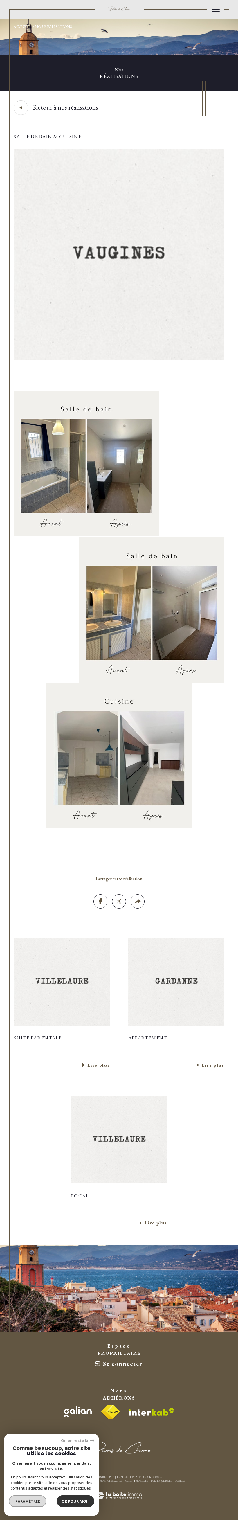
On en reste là (74, 1440)
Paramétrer (27, 1501)
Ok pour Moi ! (75, 1501)
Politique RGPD (161, 1481)
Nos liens (142, 1481)
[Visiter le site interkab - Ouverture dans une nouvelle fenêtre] (151, 1412)
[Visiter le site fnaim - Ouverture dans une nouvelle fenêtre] (110, 1412)
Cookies (180, 1480)
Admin (129, 1481)
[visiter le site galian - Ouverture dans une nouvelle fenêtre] (78, 1411)
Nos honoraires (111, 1481)
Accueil (22, 26)
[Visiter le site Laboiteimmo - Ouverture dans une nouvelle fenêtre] (119, 1502)
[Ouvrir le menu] (215, 9)
